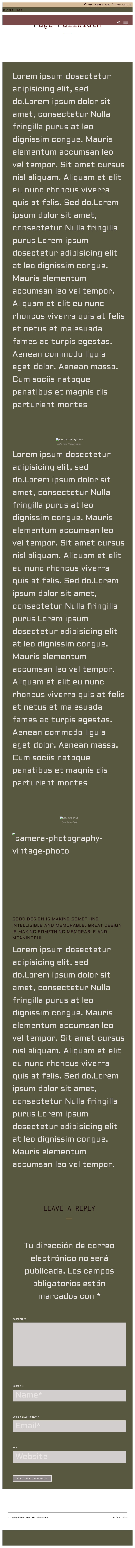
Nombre (18, 1386)
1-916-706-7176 (123, 5)
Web (15, 1447)
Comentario (19, 1319)
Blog (19, 10)
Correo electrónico (26, 1416)
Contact (7, 10)
